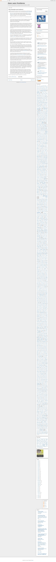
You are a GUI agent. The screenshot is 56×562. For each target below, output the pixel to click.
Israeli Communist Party (39, 240)
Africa (41, 95)
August (39, 485)
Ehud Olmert (40, 180)
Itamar (45, 241)
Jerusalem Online (46, 247)
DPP (44, 173)
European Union (44, 188)
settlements (42, 373)
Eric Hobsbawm (45, 184)
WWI (45, 424)
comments (38, 151)
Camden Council (45, 137)
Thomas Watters (42, 399)
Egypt (45, 178)
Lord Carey (46, 289)
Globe (37, 203)
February (39, 492)
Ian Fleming (44, 224)
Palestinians (44, 341)
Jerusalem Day (42, 246)
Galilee (42, 440)
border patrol (38, 131)
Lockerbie (38, 287)
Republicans (42, 359)
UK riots (44, 408)
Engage (38, 183)
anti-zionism (44, 107)
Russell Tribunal (43, 367)
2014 (38, 471)
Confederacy (38, 152)
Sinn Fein (39, 380)
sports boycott (42, 386)
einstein (43, 180)
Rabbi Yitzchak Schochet (39, 355)
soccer (37, 382)
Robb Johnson (43, 363)
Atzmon (47, 115)
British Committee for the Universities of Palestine (42, 135)
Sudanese (46, 390)
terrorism (40, 394)
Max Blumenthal (43, 301)
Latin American (46, 279)
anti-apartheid (39, 105)
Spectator (38, 385)
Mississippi (40, 308)
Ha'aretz (46, 207)
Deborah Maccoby (42, 166)
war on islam (38, 416)
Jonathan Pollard (39, 266)
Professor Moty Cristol (39, 353)
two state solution (42, 404)
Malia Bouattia (41, 295)
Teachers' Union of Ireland (40, 393)
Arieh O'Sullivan (42, 113)
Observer (47, 330)
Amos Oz (45, 101)
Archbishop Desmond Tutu (40, 112)
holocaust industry (43, 219)
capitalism (41, 139)
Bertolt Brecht (38, 127)
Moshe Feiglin (43, 314)
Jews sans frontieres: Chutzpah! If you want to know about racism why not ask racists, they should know (42, 73)
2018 (38, 466)
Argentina (38, 113)
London (40, 287)
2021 (38, 463)
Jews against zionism (44, 257)
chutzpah (46, 147)
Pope (44, 350)
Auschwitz (39, 116)
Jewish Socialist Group (40, 255)
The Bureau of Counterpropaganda (41, 525)
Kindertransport (39, 274)
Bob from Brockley (42, 130)
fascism (38, 189)
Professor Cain (45, 352)
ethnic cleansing (44, 186)
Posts (39, 35)
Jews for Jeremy (39, 258)
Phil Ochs (46, 347)
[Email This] (18, 76)
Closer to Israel (38, 149)
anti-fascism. (44, 106)
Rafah (44, 356)
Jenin (42, 244)
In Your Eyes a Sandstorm (45, 227)
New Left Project (41, 322)
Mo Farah (46, 309)
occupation (39, 331)
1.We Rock (45, 86)
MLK (43, 309)
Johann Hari (45, 261)
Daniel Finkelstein (45, 158)
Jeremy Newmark (39, 245)
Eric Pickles (38, 185)
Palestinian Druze (42, 340)
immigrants (44, 226)
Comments (39, 36)
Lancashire (38, 279)
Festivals (38, 190)
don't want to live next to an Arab (21, 54)
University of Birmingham (44, 411)
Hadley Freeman (44, 208)
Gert (39, 42)
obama (43, 330)
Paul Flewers (46, 343)
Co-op (43, 149)
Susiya (39, 391)
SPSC (46, 386)
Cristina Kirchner (43, 154)
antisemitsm (41, 109)
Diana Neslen (38, 171)
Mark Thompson (39, 298)
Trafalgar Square (46, 402)
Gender (46, 198)
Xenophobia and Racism (43, 425)
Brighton (46, 134)
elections (46, 180)
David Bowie (38, 160)
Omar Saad (39, 333)
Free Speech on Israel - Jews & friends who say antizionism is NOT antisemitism (42, 529)
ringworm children (39, 363)
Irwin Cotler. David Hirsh (44, 234)
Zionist (39, 432)
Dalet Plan (39, 158)
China (45, 144)
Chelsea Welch (41, 143)
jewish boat (44, 248)
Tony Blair (46, 400)
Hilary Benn (42, 215)
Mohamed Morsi (45, 310)
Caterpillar (41, 141)
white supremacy (40, 419)
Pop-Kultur (41, 350)
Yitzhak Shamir (39, 428)
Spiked (41, 385)
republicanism (38, 359)
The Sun (45, 397)
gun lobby (47, 206)
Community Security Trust (44, 151)
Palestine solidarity (40, 338)
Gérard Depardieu (46, 200)
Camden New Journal (39, 138)
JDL (37, 244)
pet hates (14, 36)
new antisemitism (43, 321)
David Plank (40, 163)
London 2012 (43, 287)
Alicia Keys (45, 98)
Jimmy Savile (38, 260)
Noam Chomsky (44, 327)
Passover (44, 342)
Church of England (41, 147)
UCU (40, 406)
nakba (40, 317)
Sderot (46, 371)
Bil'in (47, 128)
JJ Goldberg (42, 260)
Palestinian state (39, 341)
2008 (38, 478)
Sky (45, 380)
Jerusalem (38, 246)
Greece (37, 205)
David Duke (41, 161)
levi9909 (40, 48)
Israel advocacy (45, 237)
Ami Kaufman (42, 100)
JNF (38, 261)
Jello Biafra (40, 244)
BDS (43, 123)
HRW (46, 222)
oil (41, 446)
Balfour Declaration (44, 118)
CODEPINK (46, 149)
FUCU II (45, 194)
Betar (41, 127)
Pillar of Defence (38, 348)
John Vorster (42, 263)
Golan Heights (41, 203)
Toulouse (42, 402)
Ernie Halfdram (45, 185)
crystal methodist (40, 155)
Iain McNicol (38, 224)
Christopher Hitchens (42, 146)
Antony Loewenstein (41, 520)
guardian (43, 206)
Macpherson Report (45, 292)
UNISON (38, 410)
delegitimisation (39, 169)
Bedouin (38, 124)
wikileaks (40, 420)
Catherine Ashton (45, 141)
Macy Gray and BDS (39, 293)
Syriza (47, 391)
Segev (41, 372)
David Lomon (39, 162)
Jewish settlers (45, 254)
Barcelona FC (41, 120)
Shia (42, 376)
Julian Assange (43, 269)
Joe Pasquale (41, 261)
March (39, 491)
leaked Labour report (41, 281)
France (44, 191)
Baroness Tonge (43, 121)
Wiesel (37, 420)
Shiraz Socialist (38, 377)
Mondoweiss (40, 541)
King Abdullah (43, 274)
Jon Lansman (46, 263)
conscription (42, 152)
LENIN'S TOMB (40, 538)
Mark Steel (45, 297)
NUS (40, 330)
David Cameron (43, 160)
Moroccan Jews (41, 313)
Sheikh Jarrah (39, 376)
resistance (46, 359)
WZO (38, 425)
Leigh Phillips (38, 282)
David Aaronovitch (40, 159)
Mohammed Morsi (44, 311)
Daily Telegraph (46, 157)
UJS (38, 407)
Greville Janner (45, 205)
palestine (38, 337)
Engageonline (44, 183)
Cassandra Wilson (39, 140)
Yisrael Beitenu (46, 427)
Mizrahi (37, 309)
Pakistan (45, 336)
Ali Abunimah (39, 98)
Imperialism (38, 227)
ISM (37, 237)
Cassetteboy (43, 140)
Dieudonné (42, 171)
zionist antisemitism (44, 432)
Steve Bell (43, 388)
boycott (46, 131)
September (39, 484)
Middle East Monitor (39, 306)
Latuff (38, 280)
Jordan (38, 267)
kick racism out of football (40, 273)
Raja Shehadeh (41, 357)
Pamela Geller (38, 342)
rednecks (38, 358)
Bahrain (37, 118)
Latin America (41, 279)
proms (43, 353)
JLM (47, 260)
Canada (38, 139)
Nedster (45, 505)
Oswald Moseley (25, 50)
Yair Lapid (45, 426)
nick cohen (39, 325)
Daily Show (41, 157)
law (43, 280)
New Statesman (46, 322)
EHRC (37, 180)
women (42, 447)
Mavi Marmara (39, 301)
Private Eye (41, 352)
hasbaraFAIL (45, 213)
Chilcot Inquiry (38, 144)
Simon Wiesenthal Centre (44, 379)
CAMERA (44, 138)
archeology (45, 112)
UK (40, 407)
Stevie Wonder (43, 389)
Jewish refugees (40, 254)
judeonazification (38, 269)
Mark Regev (42, 297)
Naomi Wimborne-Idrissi (45, 317)
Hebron (37, 215)
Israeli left (38, 241)
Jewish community (39, 250)
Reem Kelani (41, 358)
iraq (47, 232)
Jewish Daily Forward (44, 250)
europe (43, 187)
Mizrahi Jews (40, 309)
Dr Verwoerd (40, 174)
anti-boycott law (43, 105)
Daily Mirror (38, 157)
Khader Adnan (41, 272)
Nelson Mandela (40, 320)
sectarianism (38, 372)
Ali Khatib (42, 98)
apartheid (39, 110)
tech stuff (45, 393)
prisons (38, 352)
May (38, 489)
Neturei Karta (38, 321)
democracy (44, 169)
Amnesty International (40, 101)
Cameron (47, 138)
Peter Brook (38, 347)
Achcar (45, 91)
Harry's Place (44, 211)
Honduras (45, 221)
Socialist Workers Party (40, 383)
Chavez (37, 143)
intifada (42, 232)
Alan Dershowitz (39, 97)
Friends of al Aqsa (42, 193)
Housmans (38, 222)
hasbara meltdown (39, 213)
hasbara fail (45, 212)
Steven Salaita (39, 389)
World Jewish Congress (44, 422)
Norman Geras (46, 328)
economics (45, 176)
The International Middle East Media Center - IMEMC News (42, 554)
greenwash (41, 205)
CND (41, 149)
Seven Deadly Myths (41, 374)
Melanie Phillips (45, 303)
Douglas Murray (41, 173)
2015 (38, 470)
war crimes (44, 415)
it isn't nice (42, 241)
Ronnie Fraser (42, 365)
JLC (44, 260)
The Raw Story (44, 396)
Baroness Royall (38, 121)
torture (47, 401)
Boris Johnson (42, 131)
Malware (46, 295)
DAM (41, 158)
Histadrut (39, 216)
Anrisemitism (45, 104)
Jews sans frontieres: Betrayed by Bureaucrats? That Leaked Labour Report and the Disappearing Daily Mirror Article (41, 68)
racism (40, 356)
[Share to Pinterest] (21, 76)
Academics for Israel (40, 91)
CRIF (39, 154)
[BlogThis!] (19, 76)
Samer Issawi (39, 369)
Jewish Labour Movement (40, 252)
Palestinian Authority (40, 339)
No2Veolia (38, 327)
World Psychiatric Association (40, 423)
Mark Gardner (38, 297)
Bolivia (46, 130)
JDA (46, 243)
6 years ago (43, 73)
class (41, 148)
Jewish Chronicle (43, 249)
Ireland (42, 233)
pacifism (42, 336)
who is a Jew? (45, 419)
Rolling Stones (45, 364)
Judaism (45, 268)
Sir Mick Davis (42, 380)
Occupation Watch (45, 331)
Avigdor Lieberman (43, 116)
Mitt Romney (45, 308)
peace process (39, 345)
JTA (40, 268)
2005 (38, 496)
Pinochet (46, 348)
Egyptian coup (45, 179)
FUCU (41, 194)
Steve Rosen (46, 388)
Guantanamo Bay (39, 206)
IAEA (46, 223)
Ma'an (41, 292)
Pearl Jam (44, 345)
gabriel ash (45, 195)
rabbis (44, 355)
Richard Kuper (43, 362)
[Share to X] (20, 76)
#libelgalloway (42, 86)
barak (46, 119)
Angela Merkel (40, 103)
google (42, 204)
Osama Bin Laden (45, 334)
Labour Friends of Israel (41, 277)
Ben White (44, 126)
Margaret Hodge (46, 296)
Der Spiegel (46, 439)
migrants (44, 306)
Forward (41, 191)
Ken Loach (42, 271)
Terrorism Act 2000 (45, 394)
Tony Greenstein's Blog (41, 515)
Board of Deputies (43, 129)
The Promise (40, 396)
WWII (47, 424)
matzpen (42, 300)
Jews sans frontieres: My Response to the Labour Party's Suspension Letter (42, 45)
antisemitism (39, 108)
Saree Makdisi (40, 370)
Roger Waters (40, 364)
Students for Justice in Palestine (40, 390)
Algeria (47, 97)
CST (44, 155)
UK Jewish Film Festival (44, 407)
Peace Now (45, 344)
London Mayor (45, 288)
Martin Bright (43, 298)
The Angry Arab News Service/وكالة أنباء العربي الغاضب (42, 534)
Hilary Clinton (46, 215)
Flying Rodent (45, 190)
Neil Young (46, 319)
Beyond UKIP (39, 128)
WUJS (43, 424)
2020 (38, 464)
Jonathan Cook (43, 264)
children (43, 144)
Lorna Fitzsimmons (44, 290)
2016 (38, 469)
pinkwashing (42, 348)
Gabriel (45, 503)
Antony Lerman (46, 109)
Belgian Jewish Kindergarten (43, 125)
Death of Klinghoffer (42, 165)
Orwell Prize (40, 334)
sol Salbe (46, 383)
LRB (41, 441)
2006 (38, 495)
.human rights (38, 85)
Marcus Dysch (41, 296)
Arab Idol (44, 110)
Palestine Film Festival (45, 337)
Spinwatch (44, 385)
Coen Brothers (39, 150)
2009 (38, 477)
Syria (44, 391)
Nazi (37, 318)
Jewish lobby (44, 253)
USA (44, 413)
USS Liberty (40, 414)
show (30, 38)
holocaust (41, 217)
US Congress (41, 413)
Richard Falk (38, 362)
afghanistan (38, 95)
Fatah (40, 189)
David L (45, 502)
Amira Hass (45, 100)
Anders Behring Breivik (42, 102)
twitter (37, 404)
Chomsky (42, 439)
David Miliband (43, 162)
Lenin (46, 282)
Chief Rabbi (45, 143)
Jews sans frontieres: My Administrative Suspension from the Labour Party (41, 54)
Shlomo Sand (42, 377)
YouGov (46, 428)
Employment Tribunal (43, 182)
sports (39, 386)
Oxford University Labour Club (43, 335)
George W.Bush (41, 200)
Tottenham (39, 402)
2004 (38, 497)
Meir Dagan (40, 303)
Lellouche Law (42, 282)
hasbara (38, 212)
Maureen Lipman (46, 300)
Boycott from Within (41, 132)
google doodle (45, 204)
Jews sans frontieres (16, 3)
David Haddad (45, 161)
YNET (43, 428)
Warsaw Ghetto (38, 417)
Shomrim (46, 377)
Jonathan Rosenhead (44, 266)
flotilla (40, 190)
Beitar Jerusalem (44, 124)
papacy (41, 342)
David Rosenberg (44, 163)
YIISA (38, 427)
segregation (44, 372)
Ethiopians (38, 440)
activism (38, 92)
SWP (42, 391)
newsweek (46, 324)
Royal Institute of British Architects (41, 366)
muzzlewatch (43, 316)
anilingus (41, 104)
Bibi (41, 128)
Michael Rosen (40, 305)
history (42, 216)
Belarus (37, 125)
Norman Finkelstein (39, 328)
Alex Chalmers (43, 97)
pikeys (21, 34)
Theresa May (38, 399)
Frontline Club (46, 193)
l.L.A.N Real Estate (41, 276)
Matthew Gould (38, 300)
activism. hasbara (44, 92)
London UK (43, 289)
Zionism (41, 430)
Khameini (46, 272)
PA (37, 336)
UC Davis (46, 405)
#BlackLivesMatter (44, 85)
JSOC (37, 268)
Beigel (40, 124)
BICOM (45, 128)
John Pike (39, 263)
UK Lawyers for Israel (39, 408)
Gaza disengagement (41, 198)
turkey (40, 447)
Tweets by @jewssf (39, 30)
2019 (38, 465)
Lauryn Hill (41, 280)
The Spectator (41, 397)
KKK (46, 274)
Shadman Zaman (45, 375)
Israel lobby (43, 238)
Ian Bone (41, 224)
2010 (38, 476)
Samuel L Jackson (43, 369)
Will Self (47, 420)
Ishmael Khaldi (38, 235)
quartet (43, 446)
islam (41, 235)
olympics (38, 332)
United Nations (42, 410)
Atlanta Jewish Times (42, 115)
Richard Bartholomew (44, 361)
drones (47, 174)
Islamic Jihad (45, 235)
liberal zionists (46, 285)
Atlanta (38, 115)
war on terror (41, 416)
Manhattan (38, 296)
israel (40, 237)
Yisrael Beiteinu (41, 427)
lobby (45, 286)
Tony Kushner (43, 401)
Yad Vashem (41, 426)
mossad (47, 314)
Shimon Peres (45, 376)
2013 (38, 472)
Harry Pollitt (39, 211)
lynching (38, 292)
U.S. (42, 405)
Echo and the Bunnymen (40, 176)
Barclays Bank (45, 120)
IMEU (40, 226)
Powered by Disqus (39, 75)
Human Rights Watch (42, 223)
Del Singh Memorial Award (44, 168)
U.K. (40, 405)
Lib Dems (46, 284)
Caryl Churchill (45, 139)
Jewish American (40, 248)
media (39, 302)
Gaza (46, 197)
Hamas (40, 209)
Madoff (43, 293)
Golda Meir (45, 203)
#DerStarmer (38, 86)
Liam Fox (43, 284)
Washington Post (44, 417)
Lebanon (46, 281)
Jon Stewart (39, 264)
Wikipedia (43, 420)
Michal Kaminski (45, 305)
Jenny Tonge (45, 244)
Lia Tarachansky (39, 284)
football (38, 191)
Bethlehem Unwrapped (45, 127)
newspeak (43, 324)
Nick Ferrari (43, 325)
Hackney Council (39, 208)
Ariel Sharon (46, 113)
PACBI (39, 336)
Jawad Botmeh (40, 243)
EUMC (40, 187)
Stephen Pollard (39, 388)
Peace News (41, 344)
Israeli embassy (45, 240)
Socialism (46, 382)
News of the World (39, 324)
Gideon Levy (42, 201)
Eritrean (41, 185)
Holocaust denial (41, 218)
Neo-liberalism (44, 320)
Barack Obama (42, 119)
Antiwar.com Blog (40, 511)
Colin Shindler (44, 150)
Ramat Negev (45, 357)
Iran (44, 232)
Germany (39, 201)
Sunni (37, 391)
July (38, 486)
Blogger (32, 560)
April (38, 490)
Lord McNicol (39, 290)
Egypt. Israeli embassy (39, 179)
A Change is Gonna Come (44, 88)
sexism (40, 375)
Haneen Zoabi (44, 209)
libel (37, 285)
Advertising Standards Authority (42, 94)
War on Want (45, 416)
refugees (46, 358)
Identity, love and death (41, 539)
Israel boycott (38, 238)
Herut (40, 215)
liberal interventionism (41, 285)
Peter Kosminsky (42, 347)
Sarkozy (44, 370)
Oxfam (37, 335)
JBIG (44, 243)
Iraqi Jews (39, 233)
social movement (41, 382)
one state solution (43, 333)
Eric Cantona (40, 184)
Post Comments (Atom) (23, 82)
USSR (43, 414)
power (46, 350)
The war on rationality (29, 11)
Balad (40, 118)
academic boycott (43, 90)
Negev (38, 319)
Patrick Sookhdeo (42, 343)
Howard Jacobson (42, 222)
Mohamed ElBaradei (39, 310)
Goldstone (38, 204)
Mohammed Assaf (39, 311)
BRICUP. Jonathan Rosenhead (40, 134)
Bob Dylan (38, 130)
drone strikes (43, 174)
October (39, 483)
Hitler (45, 216)
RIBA (40, 361)
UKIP (46, 408)
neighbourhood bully (42, 319)
